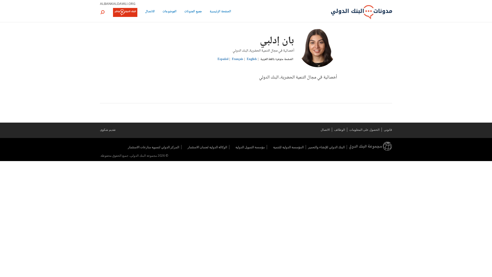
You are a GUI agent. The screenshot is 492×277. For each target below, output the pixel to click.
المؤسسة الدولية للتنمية (288, 147)
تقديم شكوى (108, 129)
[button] (102, 12)
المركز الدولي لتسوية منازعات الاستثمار (153, 147)
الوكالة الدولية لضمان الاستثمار (207, 147)
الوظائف (339, 129)
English (252, 59)
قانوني (388, 129)
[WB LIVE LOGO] (125, 13)
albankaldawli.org (118, 3)
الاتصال (150, 11)
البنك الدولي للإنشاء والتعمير (326, 147)
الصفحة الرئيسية (220, 11)
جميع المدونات (193, 11)
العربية (264, 59)
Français (237, 59)
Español (223, 59)
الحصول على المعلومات (364, 129)
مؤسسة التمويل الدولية (250, 147)
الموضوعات (169, 11)
